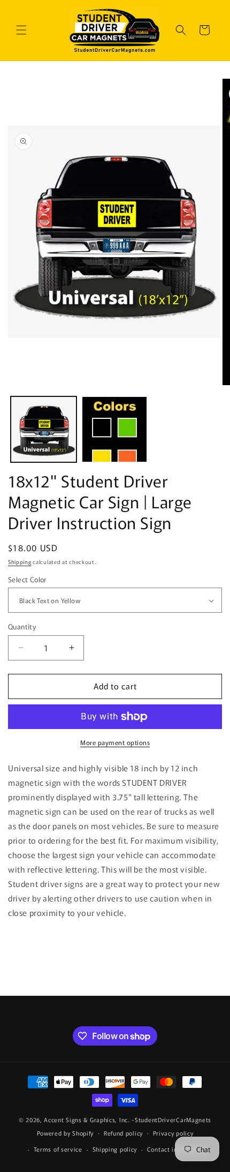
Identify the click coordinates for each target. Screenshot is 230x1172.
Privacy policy (173, 1133)
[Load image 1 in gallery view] (43, 429)
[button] (21, 30)
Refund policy (123, 1133)
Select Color (27, 579)
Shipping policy (115, 1149)
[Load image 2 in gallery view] (115, 429)
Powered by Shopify (65, 1132)
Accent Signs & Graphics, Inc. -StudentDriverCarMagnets (127, 1119)
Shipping (20, 562)
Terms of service (58, 1149)
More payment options (115, 742)
